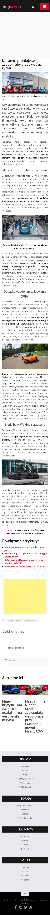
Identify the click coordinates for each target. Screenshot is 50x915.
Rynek (25, 770)
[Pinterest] (21, 907)
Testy (25, 844)
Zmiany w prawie (25, 778)
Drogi (25, 774)
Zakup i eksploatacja (25, 805)
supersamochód (31, 620)
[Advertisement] (25, 30)
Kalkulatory (25, 836)
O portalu (25, 867)
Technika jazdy (25, 818)
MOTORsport (25, 787)
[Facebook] (16, 907)
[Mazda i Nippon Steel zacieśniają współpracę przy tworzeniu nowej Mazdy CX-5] (36, 690)
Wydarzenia (25, 783)
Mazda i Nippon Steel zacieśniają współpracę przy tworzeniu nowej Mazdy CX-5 (35, 716)
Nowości (25, 849)
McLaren (19, 620)
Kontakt (25, 879)
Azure (25, 903)
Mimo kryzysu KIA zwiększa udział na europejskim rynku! (12, 710)
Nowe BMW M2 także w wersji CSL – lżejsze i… (26, 566)
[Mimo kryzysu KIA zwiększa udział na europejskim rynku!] (13, 690)
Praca (25, 871)
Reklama (25, 875)
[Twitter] (26, 907)
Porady (25, 840)
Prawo (25, 813)
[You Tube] (31, 907)
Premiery (25, 766)
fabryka (11, 620)
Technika (25, 809)
